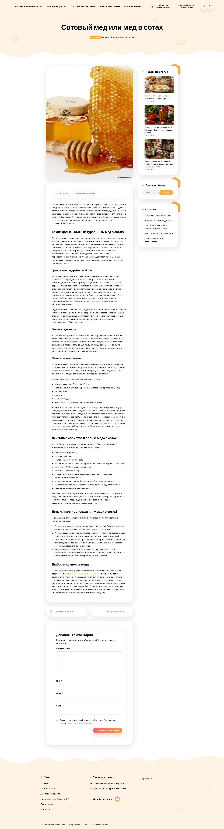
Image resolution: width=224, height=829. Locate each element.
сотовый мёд (94, 301)
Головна (95, 37)
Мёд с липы (166, 215)
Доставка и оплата (50, 793)
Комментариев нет (85, 193)
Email (59, 693)
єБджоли (45, 809)
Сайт (58, 705)
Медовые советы (49, 788)
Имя (59, 680)
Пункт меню (46, 804)
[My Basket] (210, 6)
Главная (44, 783)
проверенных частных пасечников (81, 573)
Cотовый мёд (166, 233)
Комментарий (64, 648)
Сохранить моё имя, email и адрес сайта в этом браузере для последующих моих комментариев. (88, 721)
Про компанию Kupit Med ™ (54, 799)
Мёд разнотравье (160, 228)
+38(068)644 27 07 (116, 788)
